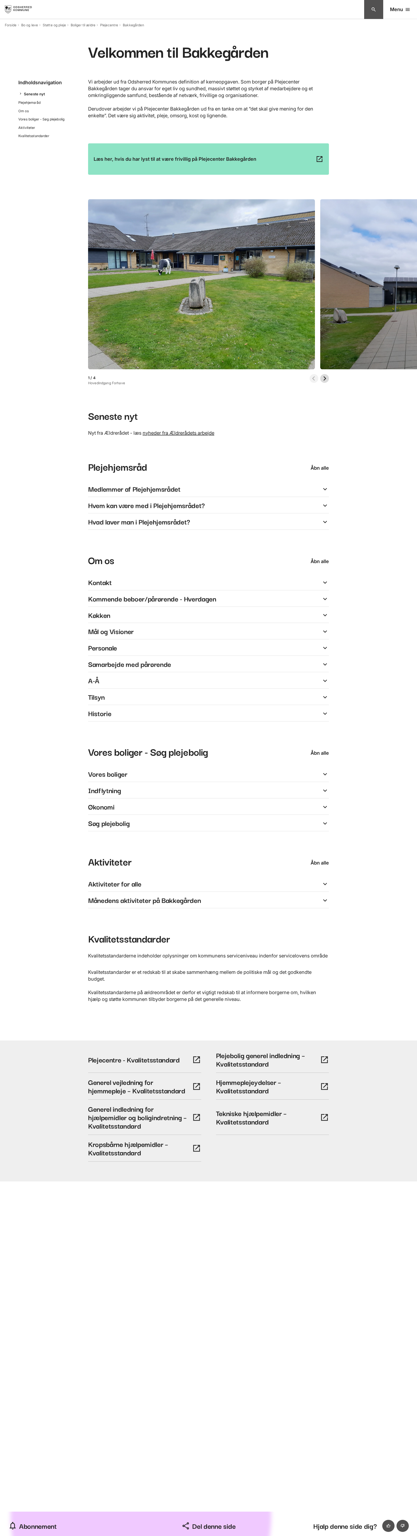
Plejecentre (109, 25)
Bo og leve (29, 25)
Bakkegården (133, 25)
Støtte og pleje (54, 25)
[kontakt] (373, 9)
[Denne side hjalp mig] (388, 1526)
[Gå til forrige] (314, 378)
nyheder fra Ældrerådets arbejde (178, 433)
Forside (10, 25)
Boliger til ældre (83, 25)
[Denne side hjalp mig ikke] (402, 1526)
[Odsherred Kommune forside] (22, 9)
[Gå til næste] (324, 378)
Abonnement (38, 1525)
